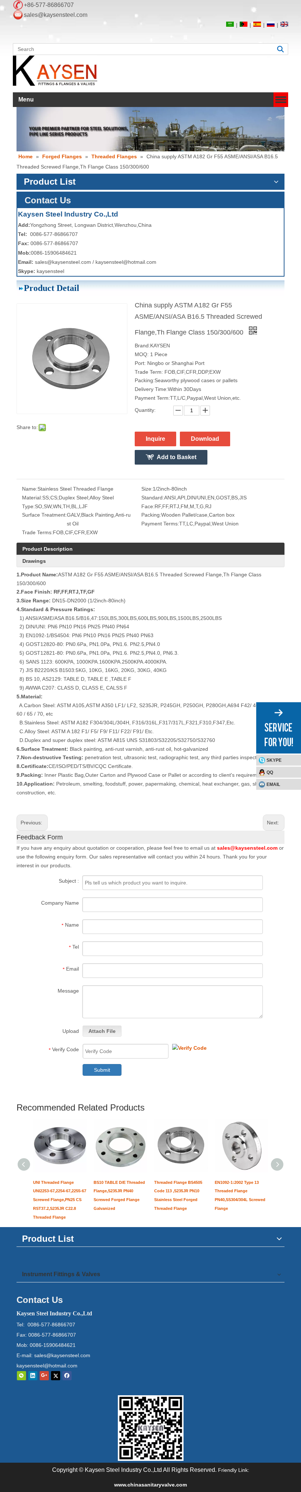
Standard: (152, 498)
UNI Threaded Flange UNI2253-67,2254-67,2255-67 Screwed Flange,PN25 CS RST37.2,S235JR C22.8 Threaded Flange (59, 1199)
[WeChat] (21, 1375)
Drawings (34, 561)
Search (280, 49)
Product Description (47, 549)
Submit (102, 1070)
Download (205, 439)
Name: (29, 489)
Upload (70, 1031)
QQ (269, 772)
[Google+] (44, 1375)
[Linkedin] (32, 1375)
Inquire (155, 439)
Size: (147, 489)
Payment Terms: (160, 524)
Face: (148, 506)
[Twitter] (55, 1375)
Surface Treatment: (44, 515)
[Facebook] (67, 1375)
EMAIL (273, 784)
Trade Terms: (37, 532)
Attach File (102, 1031)
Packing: (151, 515)
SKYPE (274, 760)
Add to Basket (176, 457)
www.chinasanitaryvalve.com (150, 1485)
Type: (28, 506)
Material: (32, 498)
